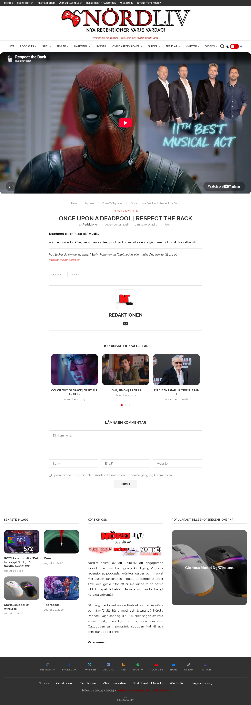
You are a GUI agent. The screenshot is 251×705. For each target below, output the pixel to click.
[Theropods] (61, 588)
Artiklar (171, 46)
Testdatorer (46, 3)
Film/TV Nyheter (112, 203)
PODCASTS (27, 46)
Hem (11, 46)
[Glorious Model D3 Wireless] (21, 588)
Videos (210, 46)
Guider (152, 46)
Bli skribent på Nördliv (101, 3)
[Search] (222, 46)
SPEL (45, 46)
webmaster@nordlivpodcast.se (143, 690)
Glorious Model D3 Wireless (16, 606)
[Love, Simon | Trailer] (125, 369)
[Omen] (61, 541)
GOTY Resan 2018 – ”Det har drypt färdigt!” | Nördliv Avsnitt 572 (21, 562)
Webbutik (126, 3)
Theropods (51, 604)
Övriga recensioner (125, 46)
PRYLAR (61, 46)
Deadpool (57, 274)
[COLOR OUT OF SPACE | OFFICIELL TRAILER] (74, 369)
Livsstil (101, 46)
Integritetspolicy (149, 3)
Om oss (8, 3)
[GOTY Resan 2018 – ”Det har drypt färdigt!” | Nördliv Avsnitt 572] (21, 541)
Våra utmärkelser (70, 3)
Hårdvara (80, 46)
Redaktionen (25, 3)
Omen (48, 558)
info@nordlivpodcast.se (64, 260)
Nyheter (191, 46)
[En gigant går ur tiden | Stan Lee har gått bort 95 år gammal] (176, 369)
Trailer (74, 274)
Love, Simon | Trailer (126, 390)
